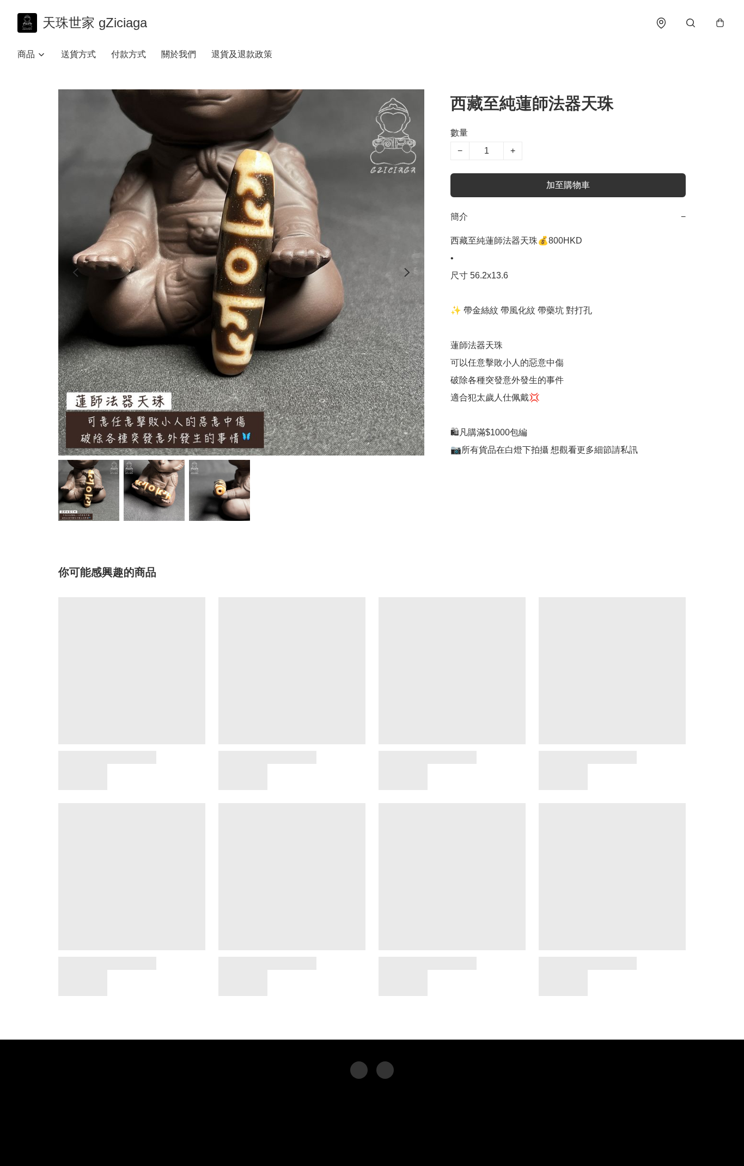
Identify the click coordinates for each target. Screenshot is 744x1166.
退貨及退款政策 (241, 54)
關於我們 (178, 54)
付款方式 (128, 54)
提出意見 (411, 1142)
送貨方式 (78, 54)
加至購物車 (568, 185)
